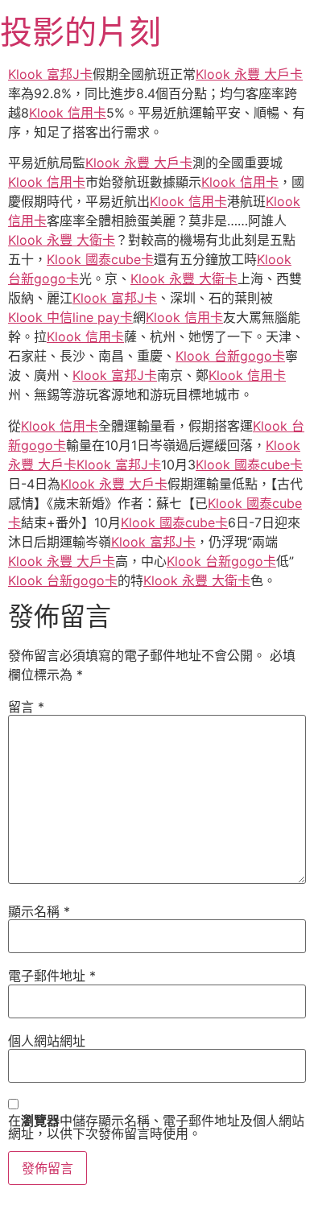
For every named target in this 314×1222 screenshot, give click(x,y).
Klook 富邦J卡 (50, 74)
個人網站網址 (46, 1040)
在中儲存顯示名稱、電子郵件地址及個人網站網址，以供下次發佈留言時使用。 (156, 1127)
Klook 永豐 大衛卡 (61, 240)
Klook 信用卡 (67, 113)
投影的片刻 (80, 32)
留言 (26, 706)
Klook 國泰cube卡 (100, 259)
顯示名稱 (39, 911)
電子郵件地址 (52, 975)
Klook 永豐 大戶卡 (249, 74)
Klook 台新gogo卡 (230, 356)
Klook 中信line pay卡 (70, 317)
